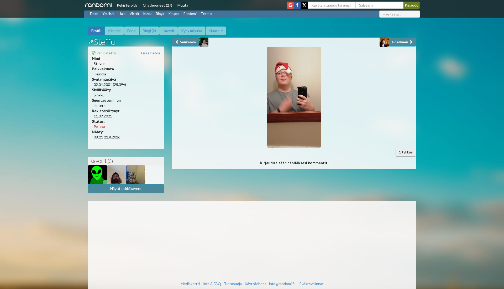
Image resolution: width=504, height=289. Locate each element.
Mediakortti (190, 283)
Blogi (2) (149, 30)
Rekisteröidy (127, 5)
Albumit (114, 30)
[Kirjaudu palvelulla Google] (290, 5)
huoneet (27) (157, 5)
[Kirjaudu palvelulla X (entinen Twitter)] (304, 5)
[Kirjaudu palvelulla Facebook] (297, 5)
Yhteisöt (108, 14)
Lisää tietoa (150, 53)
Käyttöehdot (255, 283)
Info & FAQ (212, 283)
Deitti (94, 14)
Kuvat (147, 14)
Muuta (182, 5)
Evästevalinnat (312, 283)
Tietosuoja (233, 283)
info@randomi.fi (282, 283)
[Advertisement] (252, 241)
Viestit (134, 14)
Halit (122, 14)
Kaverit (168, 30)
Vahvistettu (106, 53)
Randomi (190, 14)
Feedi (131, 30)
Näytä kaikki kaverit (126, 188)
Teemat (206, 14)
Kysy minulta (191, 30)
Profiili (96, 30)
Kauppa (174, 14)
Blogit (160, 14)
